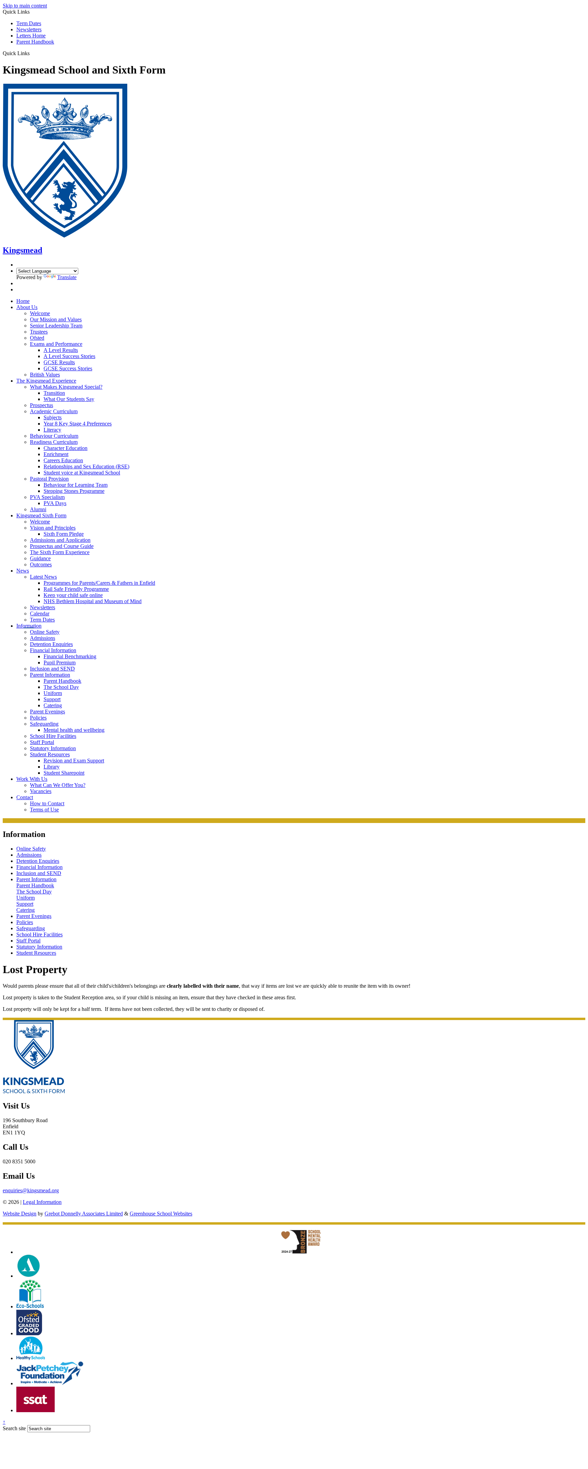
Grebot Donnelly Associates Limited (84, 1213)
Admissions (42, 638)
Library (52, 767)
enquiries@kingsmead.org (31, 1190)
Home (23, 301)
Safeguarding (44, 724)
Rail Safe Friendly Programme (76, 589)
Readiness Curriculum (54, 442)
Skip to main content (25, 6)
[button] (32, 53)
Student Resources (50, 754)
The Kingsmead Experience (46, 381)
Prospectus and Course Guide (62, 546)
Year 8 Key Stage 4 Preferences (78, 423)
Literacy (52, 430)
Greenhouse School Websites (161, 1213)
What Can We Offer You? (57, 785)
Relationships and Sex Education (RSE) (86, 466)
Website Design (19, 1213)
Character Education (65, 448)
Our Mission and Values (56, 319)
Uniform (53, 693)
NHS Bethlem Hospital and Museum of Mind (93, 601)
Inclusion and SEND (52, 669)
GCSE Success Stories (68, 368)
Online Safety (45, 632)
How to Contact (47, 803)
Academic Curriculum (54, 411)
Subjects (53, 417)
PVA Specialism (47, 497)
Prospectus (41, 405)
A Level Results (61, 350)
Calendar (39, 613)
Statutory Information (53, 748)
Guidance (40, 558)
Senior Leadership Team (56, 325)
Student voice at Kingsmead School (82, 472)
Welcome (40, 313)
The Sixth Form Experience (59, 552)
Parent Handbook (35, 42)
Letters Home (31, 35)
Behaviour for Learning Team (76, 485)
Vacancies (40, 791)
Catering (53, 705)
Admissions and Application (60, 540)
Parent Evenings (47, 711)
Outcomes (41, 564)
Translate (67, 277)
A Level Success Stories (69, 356)
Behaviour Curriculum (54, 436)
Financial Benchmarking (70, 656)
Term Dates (28, 23)
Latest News (43, 577)
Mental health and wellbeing (74, 730)
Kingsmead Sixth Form (41, 515)
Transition (54, 393)
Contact (24, 797)
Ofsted (37, 338)
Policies (38, 718)
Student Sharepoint (64, 773)
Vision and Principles (53, 528)
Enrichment (56, 454)
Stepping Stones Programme (74, 491)
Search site (14, 1428)
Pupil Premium (60, 662)
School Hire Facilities (53, 736)
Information (29, 626)
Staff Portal (42, 742)
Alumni (38, 509)
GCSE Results (59, 362)
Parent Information (50, 675)
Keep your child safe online (73, 595)
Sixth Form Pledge (64, 534)
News (22, 571)
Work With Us (31, 779)
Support (52, 699)
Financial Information (53, 650)
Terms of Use (44, 809)
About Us (26, 307)
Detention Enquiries (51, 644)
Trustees (39, 332)
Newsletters (29, 29)
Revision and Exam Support (74, 760)
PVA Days (55, 503)
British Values (45, 374)
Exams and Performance (56, 344)
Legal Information (42, 1202)
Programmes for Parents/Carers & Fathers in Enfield (99, 583)
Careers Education (63, 460)
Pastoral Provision (49, 479)
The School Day (61, 687)
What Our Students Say (69, 399)
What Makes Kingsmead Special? (66, 387)
